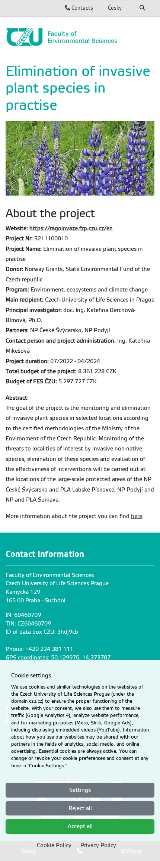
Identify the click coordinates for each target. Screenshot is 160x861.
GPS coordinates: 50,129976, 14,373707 (58, 658)
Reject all (80, 808)
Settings (80, 790)
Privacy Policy (98, 845)
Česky (115, 8)
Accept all (80, 826)
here (136, 516)
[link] (80, 37)
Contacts (81, 8)
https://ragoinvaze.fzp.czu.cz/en (71, 228)
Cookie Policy (54, 845)
